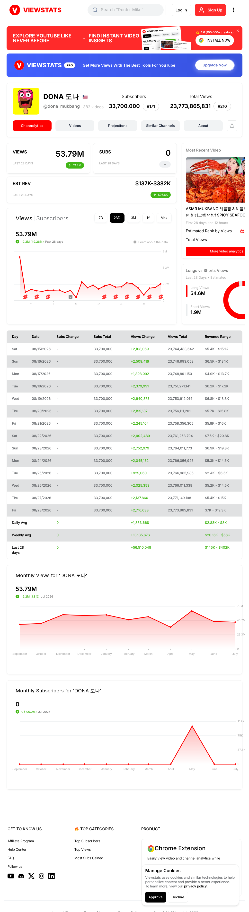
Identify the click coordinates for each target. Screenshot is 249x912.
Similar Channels (160, 126)
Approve (156, 897)
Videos (75, 126)
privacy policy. (196, 886)
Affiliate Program (21, 841)
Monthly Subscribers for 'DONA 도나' (58, 690)
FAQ (11, 858)
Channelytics (32, 126)
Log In (181, 10)
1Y (140, 218)
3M (125, 218)
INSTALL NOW (219, 40)
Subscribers (52, 218)
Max (155, 218)
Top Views (82, 850)
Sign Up (215, 10)
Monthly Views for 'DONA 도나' (51, 575)
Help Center (17, 850)
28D (108, 218)
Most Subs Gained (88, 858)
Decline (177, 897)
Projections (117, 126)
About (203, 126)
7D (92, 218)
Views (24, 218)
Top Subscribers (87, 841)
